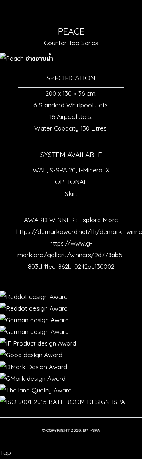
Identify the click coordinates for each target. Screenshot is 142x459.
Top (5, 452)
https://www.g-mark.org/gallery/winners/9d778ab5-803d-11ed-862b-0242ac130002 (71, 254)
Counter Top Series (71, 43)
